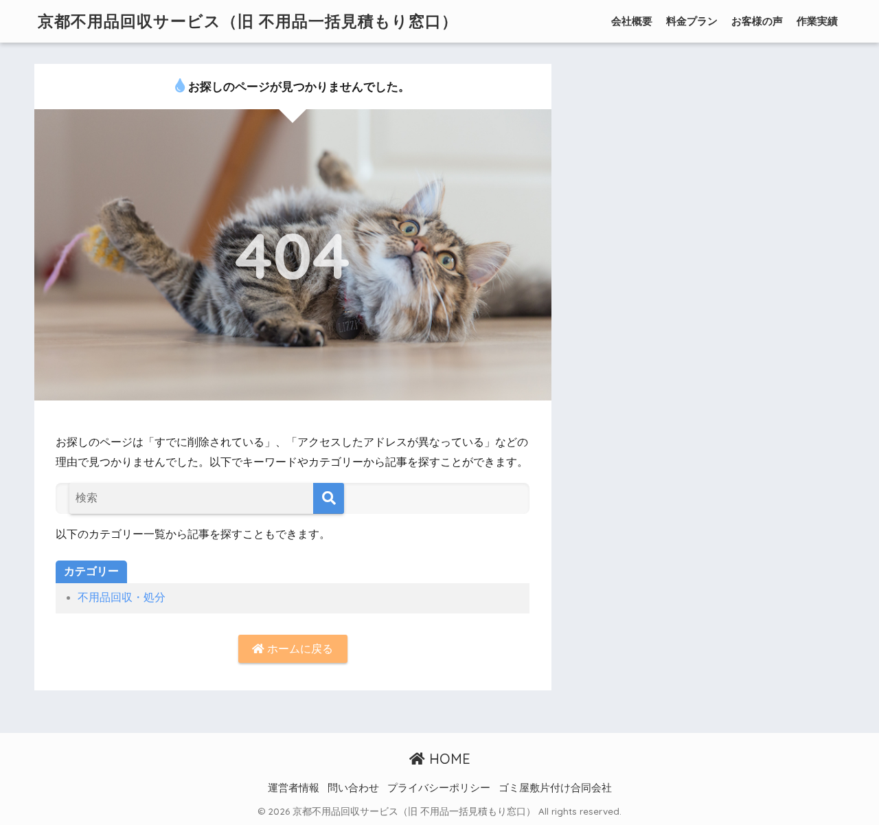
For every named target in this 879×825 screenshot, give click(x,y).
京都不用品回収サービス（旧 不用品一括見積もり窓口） (248, 21)
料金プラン (692, 21)
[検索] (328, 498)
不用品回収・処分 (121, 597)
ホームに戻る (298, 649)
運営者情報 (293, 787)
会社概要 (631, 21)
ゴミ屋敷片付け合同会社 (555, 787)
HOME (447, 758)
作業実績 (817, 21)
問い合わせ (353, 787)
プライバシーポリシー (438, 787)
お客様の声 (757, 21)
